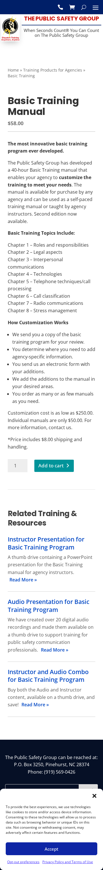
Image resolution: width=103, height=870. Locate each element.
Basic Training (21, 75)
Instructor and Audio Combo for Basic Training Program (48, 676)
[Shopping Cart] (72, 7)
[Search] (83, 7)
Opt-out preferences (23, 861)
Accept (51, 849)
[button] (94, 796)
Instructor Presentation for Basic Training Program (46, 543)
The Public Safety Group (61, 19)
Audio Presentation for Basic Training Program (48, 605)
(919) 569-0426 (59, 772)
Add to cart (51, 465)
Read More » (23, 580)
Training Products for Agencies (52, 70)
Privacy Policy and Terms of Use (67, 861)
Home (13, 70)
